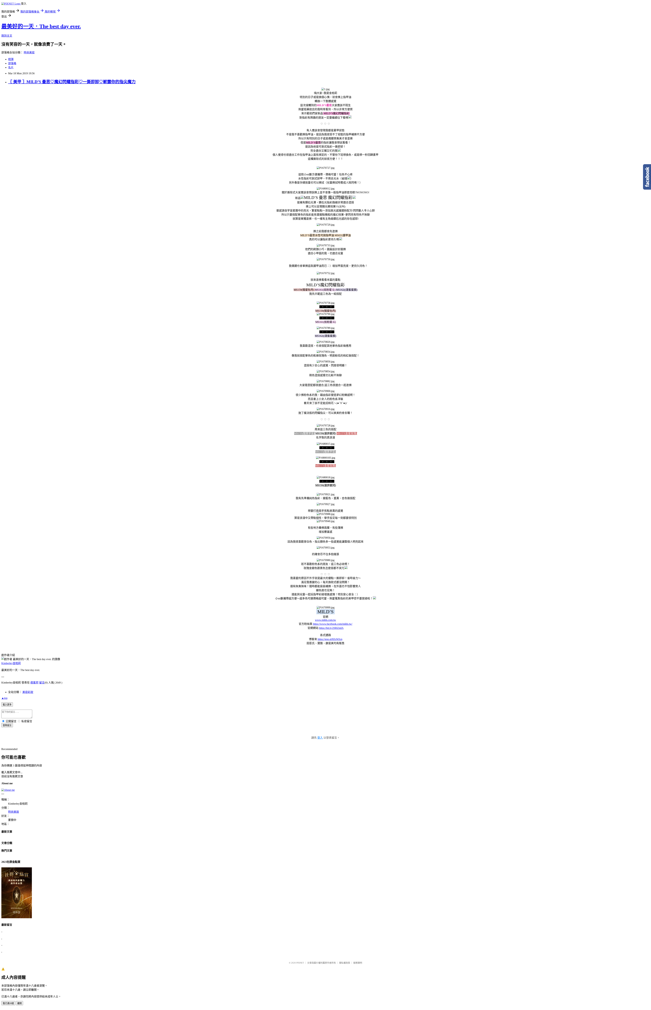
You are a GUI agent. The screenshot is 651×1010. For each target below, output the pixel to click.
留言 (42, 682)
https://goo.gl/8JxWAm (330, 639)
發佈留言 (7, 725)
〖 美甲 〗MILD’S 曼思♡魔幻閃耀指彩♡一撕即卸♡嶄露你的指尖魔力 (72, 82)
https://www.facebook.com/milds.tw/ (332, 623)
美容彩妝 (27, 692)
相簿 (11, 59)
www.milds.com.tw (325, 620)
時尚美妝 (29, 52)
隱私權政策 (344, 962)
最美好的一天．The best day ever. (41, 26)
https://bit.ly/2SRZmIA (331, 628)
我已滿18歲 (8, 1003)
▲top (4, 698)
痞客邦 (34, 682)
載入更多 (7, 704)
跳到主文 (6, 35)
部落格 (12, 63)
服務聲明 (357, 962)
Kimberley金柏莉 (11, 663)
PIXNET (300, 962)
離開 (19, 1003)
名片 (11, 67)
